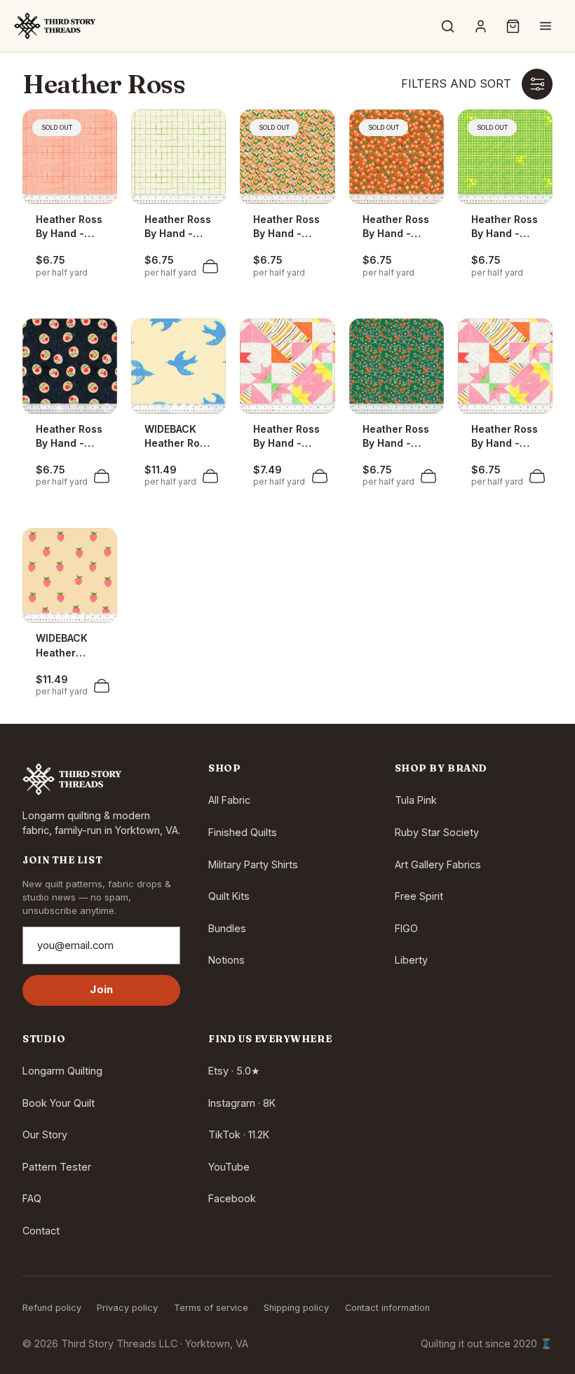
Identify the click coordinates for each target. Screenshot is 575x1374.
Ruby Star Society (437, 832)
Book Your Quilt (58, 1103)
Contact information (387, 1307)
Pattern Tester (56, 1167)
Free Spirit (419, 896)
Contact (41, 1231)
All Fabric (229, 800)
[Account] (480, 26)
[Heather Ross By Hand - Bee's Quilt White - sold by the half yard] (505, 365)
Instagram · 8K (242, 1103)
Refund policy (51, 1307)
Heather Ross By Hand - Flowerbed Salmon (286, 227)
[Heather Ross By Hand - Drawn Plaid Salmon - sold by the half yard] (69, 156)
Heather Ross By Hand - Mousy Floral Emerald (396, 437)
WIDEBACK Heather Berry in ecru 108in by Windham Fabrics (68, 646)
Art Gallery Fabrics (438, 864)
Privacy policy (127, 1307)
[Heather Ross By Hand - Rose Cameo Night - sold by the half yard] (69, 365)
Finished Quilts (242, 832)
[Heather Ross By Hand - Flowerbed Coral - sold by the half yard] (396, 156)
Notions (226, 960)
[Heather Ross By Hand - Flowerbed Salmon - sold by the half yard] (287, 156)
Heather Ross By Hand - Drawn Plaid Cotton (177, 227)
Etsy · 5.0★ (234, 1071)
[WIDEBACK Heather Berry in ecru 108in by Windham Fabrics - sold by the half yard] (69, 575)
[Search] (448, 26)
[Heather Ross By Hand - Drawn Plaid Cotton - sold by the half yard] (178, 156)
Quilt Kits (229, 896)
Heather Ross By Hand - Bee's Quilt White (504, 437)
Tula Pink (416, 800)
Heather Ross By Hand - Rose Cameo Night (69, 437)
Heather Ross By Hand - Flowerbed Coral (396, 227)
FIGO (406, 928)
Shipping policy (296, 1307)
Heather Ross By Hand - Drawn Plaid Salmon (69, 227)
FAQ (31, 1198)
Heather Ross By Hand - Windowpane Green (504, 227)
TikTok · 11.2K (238, 1134)
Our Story (44, 1134)
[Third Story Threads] (54, 26)
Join (101, 989)
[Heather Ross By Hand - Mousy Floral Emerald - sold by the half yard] (396, 365)
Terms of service (211, 1307)
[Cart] (513, 26)
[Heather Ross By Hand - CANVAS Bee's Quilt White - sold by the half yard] (287, 365)
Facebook (232, 1198)
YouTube (229, 1167)
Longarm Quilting (62, 1071)
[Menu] (545, 26)
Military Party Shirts (253, 864)
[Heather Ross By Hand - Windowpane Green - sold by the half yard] (505, 156)
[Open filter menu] (537, 84)
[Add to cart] (210, 266)
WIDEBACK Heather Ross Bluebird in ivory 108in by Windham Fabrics (177, 437)
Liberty (411, 960)
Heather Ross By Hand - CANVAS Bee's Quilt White (286, 437)
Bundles (227, 928)
